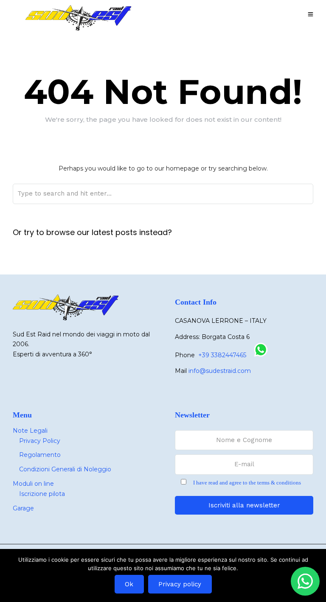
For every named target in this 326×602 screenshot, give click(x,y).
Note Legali (30, 430)
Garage (23, 508)
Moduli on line (33, 483)
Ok (129, 584)
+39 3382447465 (222, 355)
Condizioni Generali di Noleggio (65, 469)
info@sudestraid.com (219, 371)
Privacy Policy (39, 441)
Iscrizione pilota (42, 494)
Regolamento (40, 455)
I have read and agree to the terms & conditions (247, 482)
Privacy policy (179, 584)
